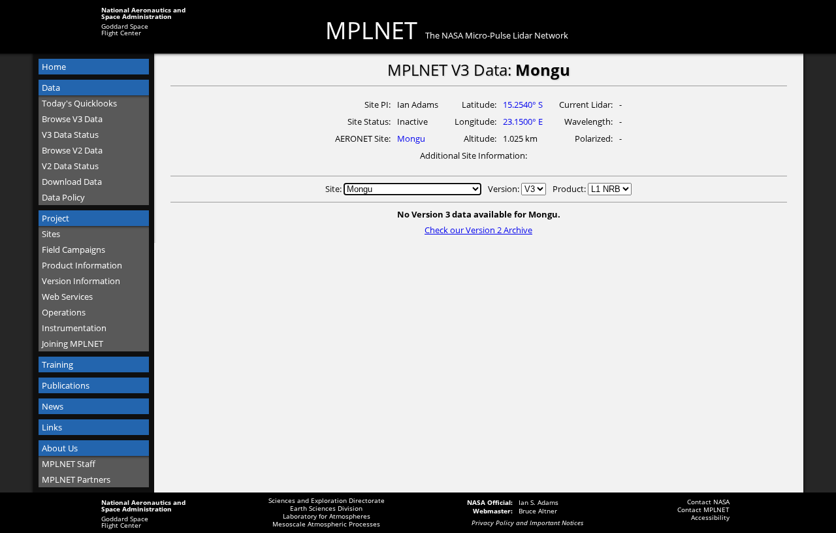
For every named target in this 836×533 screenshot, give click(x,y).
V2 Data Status (70, 166)
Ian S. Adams (538, 502)
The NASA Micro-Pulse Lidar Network (496, 35)
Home (54, 67)
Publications (65, 385)
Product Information (82, 265)
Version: (504, 189)
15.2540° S (523, 104)
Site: (334, 189)
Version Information (81, 281)
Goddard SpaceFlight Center (124, 29)
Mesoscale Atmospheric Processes (326, 523)
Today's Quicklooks (79, 103)
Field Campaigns (73, 249)
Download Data (72, 181)
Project (55, 218)
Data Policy (63, 197)
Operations (64, 312)
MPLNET (371, 30)
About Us (60, 448)
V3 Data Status (70, 134)
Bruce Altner (538, 511)
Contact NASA (708, 501)
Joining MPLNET (72, 343)
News (52, 406)
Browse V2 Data (72, 150)
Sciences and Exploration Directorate (326, 500)
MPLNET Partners (76, 479)
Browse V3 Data (72, 119)
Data (51, 87)
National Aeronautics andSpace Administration (143, 13)
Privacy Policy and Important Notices (527, 522)
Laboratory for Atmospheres (326, 516)
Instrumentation (74, 328)
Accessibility (710, 517)
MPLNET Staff (68, 464)
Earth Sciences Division (326, 508)
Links (52, 427)
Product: (570, 189)
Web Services (67, 296)
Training (57, 364)
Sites (51, 234)
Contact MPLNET (703, 509)
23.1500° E (523, 121)
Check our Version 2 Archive (478, 230)
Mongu (411, 138)
